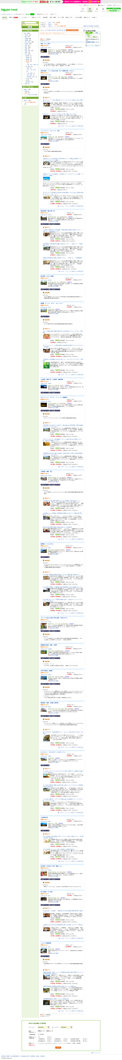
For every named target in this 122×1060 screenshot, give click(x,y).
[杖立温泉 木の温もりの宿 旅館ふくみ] (69, 872)
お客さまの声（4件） (46, 947)
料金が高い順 (62, 30)
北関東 (26, 38)
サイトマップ (94, 5)
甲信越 (26, 43)
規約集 (37, 1056)
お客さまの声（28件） (46, 548)
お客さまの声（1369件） (47, 649)
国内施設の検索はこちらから (92, 42)
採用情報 (32, 1056)
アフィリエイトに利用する (93, 45)
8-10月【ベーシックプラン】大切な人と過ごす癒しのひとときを (60, 114)
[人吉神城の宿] (60, 823)
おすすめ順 (48, 30)
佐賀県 (27, 57)
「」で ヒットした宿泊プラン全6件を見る (71, 466)
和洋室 (79, 1043)
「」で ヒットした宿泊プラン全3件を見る (71, 271)
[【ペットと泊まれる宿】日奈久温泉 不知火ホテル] (71, 624)
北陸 (26, 45)
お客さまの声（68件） (46, 706)
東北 (26, 36)
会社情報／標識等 (5, 1056)
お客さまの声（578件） (46, 674)
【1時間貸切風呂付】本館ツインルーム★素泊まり (56, 999)
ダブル (55, 1043)
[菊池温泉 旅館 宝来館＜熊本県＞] (76, 709)
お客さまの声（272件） (46, 215)
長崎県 (27, 59)
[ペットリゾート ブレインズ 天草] (66, 137)
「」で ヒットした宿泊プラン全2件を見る (71, 126)
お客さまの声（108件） (46, 756)
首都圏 (26, 40)
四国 (26, 52)
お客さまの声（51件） (46, 307)
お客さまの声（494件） (46, 383)
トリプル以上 (67, 1043)
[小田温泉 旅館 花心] (69, 477)
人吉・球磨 (29, 73)
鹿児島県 (28, 82)
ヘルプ (79, 5)
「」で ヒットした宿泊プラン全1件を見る (71, 747)
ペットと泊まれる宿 (30, 94)
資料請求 (43, 1056)
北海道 (26, 35)
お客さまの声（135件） (46, 134)
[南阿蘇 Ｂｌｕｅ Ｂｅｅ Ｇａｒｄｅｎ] (57, 309)
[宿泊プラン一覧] (45, 57)
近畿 (26, 49)
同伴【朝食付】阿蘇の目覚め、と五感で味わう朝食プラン (61, 574)
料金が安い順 (54, 30)
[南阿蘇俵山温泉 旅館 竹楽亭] (66, 651)
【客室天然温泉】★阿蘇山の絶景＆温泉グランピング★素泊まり (59, 986)
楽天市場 (109, 5)
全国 (49, 22)
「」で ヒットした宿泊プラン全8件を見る (71, 1011)
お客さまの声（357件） (46, 280)
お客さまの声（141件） (46, 621)
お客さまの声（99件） (46, 401)
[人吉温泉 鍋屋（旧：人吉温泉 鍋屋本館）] (66, 385)
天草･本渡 (29, 75)
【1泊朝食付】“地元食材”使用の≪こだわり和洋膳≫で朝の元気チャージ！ (62, 500)
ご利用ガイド (86, 5)
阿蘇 (28, 68)
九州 (54, 22)
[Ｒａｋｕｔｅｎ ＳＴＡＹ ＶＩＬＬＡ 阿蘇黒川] (69, 403)
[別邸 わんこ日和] (70, 50)
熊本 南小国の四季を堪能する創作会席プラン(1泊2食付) (57, 527)
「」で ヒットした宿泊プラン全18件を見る (71, 206)
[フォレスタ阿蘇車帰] (57, 949)
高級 (26, 91)
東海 (26, 47)
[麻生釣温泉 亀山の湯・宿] (70, 217)
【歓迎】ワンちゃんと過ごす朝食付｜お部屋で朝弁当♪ (59, 849)
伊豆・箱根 (27, 42)
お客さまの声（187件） (46, 870)
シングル (42, 1043)
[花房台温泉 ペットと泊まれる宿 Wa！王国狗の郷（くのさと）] (70, 77)
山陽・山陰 (27, 50)
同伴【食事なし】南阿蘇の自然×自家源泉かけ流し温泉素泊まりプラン (63, 587)
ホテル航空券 (94, 37)
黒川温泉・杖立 (31, 76)
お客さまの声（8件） (46, 895)
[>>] (84, 30)
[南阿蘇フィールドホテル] (68, 550)
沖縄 (26, 83)
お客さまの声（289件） (46, 74)
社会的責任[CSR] (25, 1056)
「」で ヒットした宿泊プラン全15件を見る (71, 812)
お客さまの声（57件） (46, 47)
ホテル (91, 35)
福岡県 (27, 55)
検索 (58, 1047)
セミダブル (48, 1043)
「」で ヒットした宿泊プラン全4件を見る (71, 374)
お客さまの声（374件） (46, 475)
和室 (74, 1043)
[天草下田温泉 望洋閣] (66, 677)
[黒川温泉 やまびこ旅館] (69, 282)
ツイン (60, 1043)
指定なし (50, 24)
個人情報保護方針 (15, 1056)
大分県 (27, 78)
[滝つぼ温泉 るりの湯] (62, 898)
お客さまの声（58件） (46, 821)
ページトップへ (96, 1052)
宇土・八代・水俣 (31, 69)
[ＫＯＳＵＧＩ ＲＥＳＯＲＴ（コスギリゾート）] (57, 758)
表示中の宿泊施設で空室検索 (92, 26)
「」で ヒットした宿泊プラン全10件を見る (71, 613)
